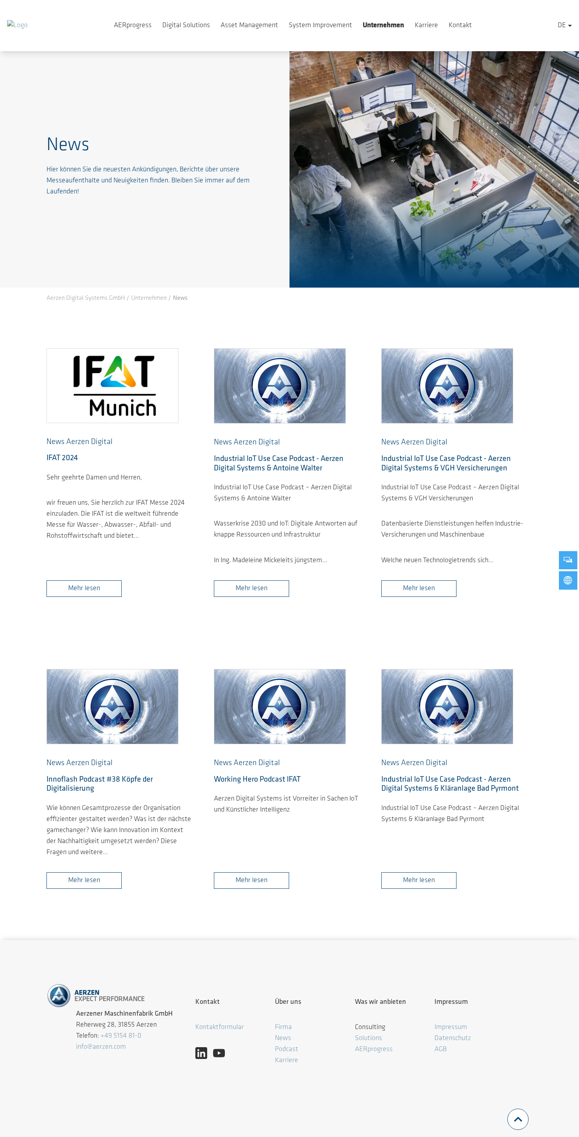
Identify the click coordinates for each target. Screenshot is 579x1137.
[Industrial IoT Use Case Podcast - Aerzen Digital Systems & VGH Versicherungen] (447, 386)
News (283, 1038)
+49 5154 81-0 (120, 1036)
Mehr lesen (84, 588)
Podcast (286, 1049)
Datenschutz (452, 1038)
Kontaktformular (219, 1027)
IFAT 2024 (62, 458)
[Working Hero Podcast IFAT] (279, 706)
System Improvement (320, 25)
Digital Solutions (186, 25)
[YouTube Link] (222, 1053)
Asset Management (249, 25)
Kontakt (460, 25)
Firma (284, 1027)
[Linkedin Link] (204, 1053)
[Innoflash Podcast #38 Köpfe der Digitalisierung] (112, 706)
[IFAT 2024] (112, 386)
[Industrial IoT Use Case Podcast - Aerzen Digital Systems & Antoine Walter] (279, 386)
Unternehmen (383, 25)
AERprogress (133, 25)
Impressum (450, 1027)
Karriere (426, 25)
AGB (440, 1049)
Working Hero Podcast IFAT (257, 780)
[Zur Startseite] (17, 25)
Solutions (368, 1038)
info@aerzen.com (101, 1047)
